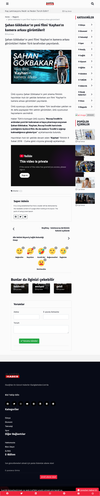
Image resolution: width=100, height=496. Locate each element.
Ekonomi (83, 31)
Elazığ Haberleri (82, 93)
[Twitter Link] (20, 217)
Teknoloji (84, 37)
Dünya (82, 25)
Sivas (82, 101)
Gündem (83, 74)
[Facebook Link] (16, 217)
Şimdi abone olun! (48, 477)
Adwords (83, 86)
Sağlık (82, 55)
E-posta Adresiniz (51, 312)
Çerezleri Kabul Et (88, 490)
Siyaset (83, 62)
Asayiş (82, 49)
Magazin (83, 107)
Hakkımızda (10, 443)
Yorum (16, 323)
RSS (9, 451)
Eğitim (82, 68)
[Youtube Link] (25, 217)
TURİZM (83, 80)
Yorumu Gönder (30, 341)
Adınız (16, 312)
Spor (82, 43)
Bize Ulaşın (9, 447)
